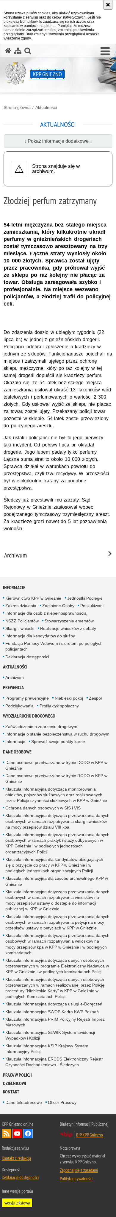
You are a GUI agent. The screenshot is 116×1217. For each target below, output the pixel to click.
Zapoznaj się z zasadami (79, 1170)
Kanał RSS (6, 1133)
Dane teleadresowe (23, 1102)
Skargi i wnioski (19, 628)
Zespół (95, 698)
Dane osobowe (17, 752)
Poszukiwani (92, 605)
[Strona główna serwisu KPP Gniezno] (8, 50)
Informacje (14, 587)
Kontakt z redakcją (16, 1158)
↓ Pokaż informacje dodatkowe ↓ (58, 141)
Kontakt (11, 1092)
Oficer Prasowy (62, 1102)
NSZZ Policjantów (22, 621)
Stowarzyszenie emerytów (69, 621)
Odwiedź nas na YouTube (17, 1133)
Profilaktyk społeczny (59, 706)
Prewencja (13, 687)
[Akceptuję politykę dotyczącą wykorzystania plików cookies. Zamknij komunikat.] (108, 5)
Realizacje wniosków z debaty (68, 628)
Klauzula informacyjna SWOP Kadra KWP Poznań (52, 1011)
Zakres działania (20, 605)
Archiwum (14, 677)
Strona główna (17, 107)
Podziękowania (19, 706)
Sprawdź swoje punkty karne (58, 741)
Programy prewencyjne (27, 698)
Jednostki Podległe (85, 598)
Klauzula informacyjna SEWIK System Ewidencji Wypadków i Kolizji (50, 1035)
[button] (105, 51)
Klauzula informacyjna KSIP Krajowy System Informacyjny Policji (46, 1048)
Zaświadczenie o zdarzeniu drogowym (41, 726)
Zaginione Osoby (58, 605)
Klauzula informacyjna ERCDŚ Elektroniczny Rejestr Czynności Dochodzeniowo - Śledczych (54, 1062)
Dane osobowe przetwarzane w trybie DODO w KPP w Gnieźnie (56, 765)
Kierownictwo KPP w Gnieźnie (33, 598)
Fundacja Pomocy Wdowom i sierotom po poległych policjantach (54, 646)
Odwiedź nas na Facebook (28, 1133)
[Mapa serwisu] (17, 50)
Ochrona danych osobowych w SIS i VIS (43, 808)
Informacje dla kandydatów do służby (40, 635)
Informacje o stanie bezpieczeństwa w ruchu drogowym (57, 734)
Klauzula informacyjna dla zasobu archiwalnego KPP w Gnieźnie (56, 881)
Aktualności (46, 107)
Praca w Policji (17, 1075)
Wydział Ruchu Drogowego (29, 716)
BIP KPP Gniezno (89, 1135)
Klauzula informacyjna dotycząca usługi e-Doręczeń (53, 1004)
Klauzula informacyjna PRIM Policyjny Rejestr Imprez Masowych (55, 1022)
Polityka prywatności (76, 1178)
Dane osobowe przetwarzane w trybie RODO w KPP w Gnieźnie (56, 778)
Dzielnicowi (14, 1083)
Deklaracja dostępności (27, 656)
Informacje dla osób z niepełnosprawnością (46, 613)
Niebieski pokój (69, 698)
